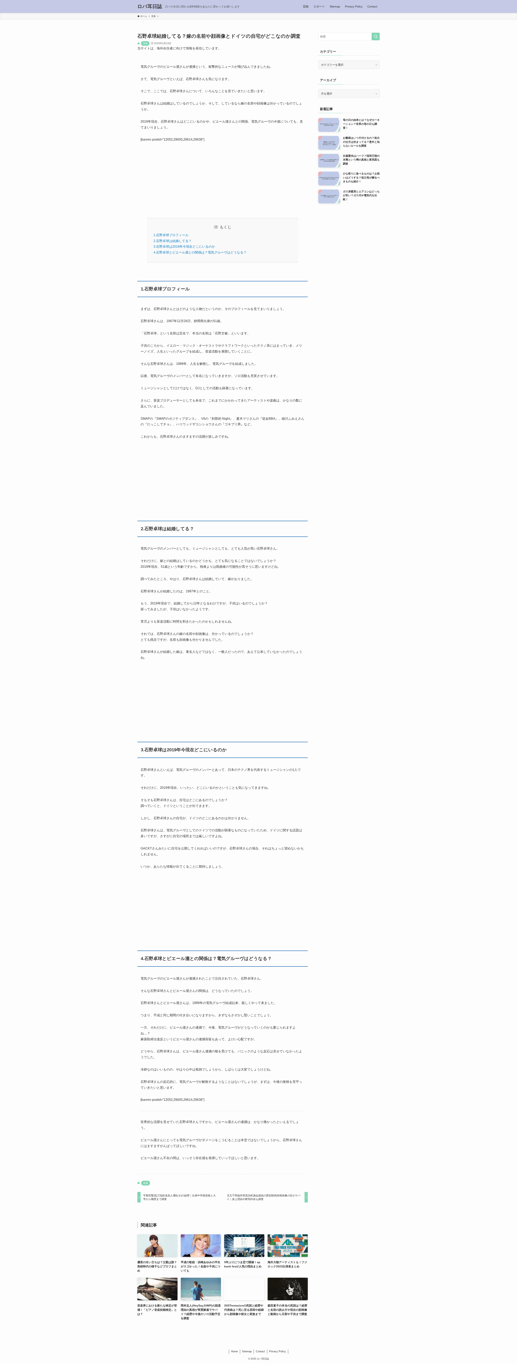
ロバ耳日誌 (149, 6)
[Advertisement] (223, 176)
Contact (260, 1351)
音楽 (145, 43)
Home (234, 1351)
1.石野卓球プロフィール (170, 235)
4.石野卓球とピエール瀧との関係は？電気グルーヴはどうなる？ (200, 252)
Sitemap (247, 1351)
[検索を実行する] (376, 36)
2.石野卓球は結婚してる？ (172, 241)
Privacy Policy (277, 1351)
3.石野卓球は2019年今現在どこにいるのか (184, 246)
